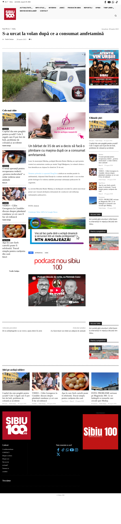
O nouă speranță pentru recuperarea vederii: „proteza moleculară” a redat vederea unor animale (13, 174)
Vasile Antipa (9, 39)
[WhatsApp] (116, 43)
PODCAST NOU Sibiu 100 (57, 264)
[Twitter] (58, 454)
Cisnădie (5, 203)
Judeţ (13, 29)
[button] (116, 15)
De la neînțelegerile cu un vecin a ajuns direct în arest (22, 331)
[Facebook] (105, 2)
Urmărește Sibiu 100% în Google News (42, 212)
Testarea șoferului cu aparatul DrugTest (42, 173)
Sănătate (5, 166)
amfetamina (38, 253)
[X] (105, 43)
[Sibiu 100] (10, 14)
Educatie (5, 129)
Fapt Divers (6, 29)
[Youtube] (109, 2)
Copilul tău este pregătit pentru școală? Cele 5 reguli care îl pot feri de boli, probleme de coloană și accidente (14, 137)
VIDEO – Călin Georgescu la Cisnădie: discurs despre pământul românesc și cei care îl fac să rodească (14, 211)
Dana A (4, 183)
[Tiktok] (117, 2)
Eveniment (102, 197)
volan (46, 253)
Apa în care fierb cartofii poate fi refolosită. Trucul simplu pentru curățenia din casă (13, 248)
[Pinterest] (110, 43)
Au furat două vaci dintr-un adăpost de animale (68, 331)
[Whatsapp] (113, 2)
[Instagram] (76, 450)
